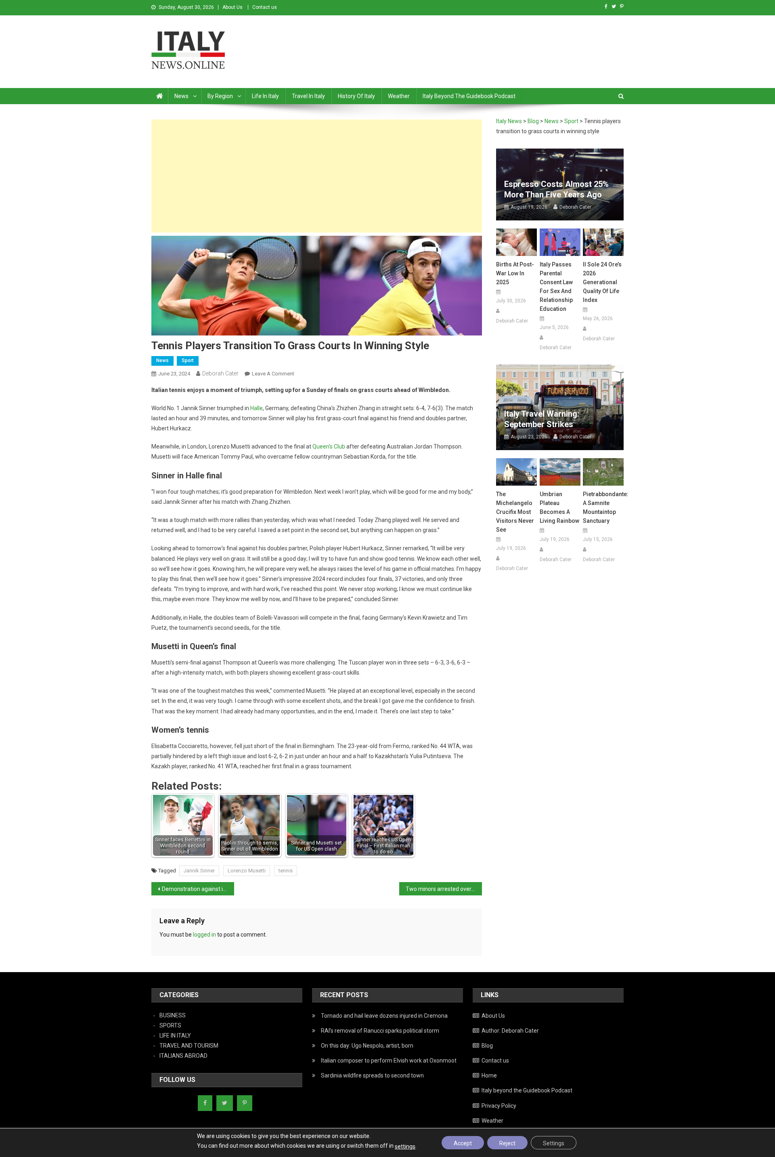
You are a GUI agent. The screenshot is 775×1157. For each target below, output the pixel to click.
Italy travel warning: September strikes (541, 419)
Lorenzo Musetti (247, 871)
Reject (507, 1143)
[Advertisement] (316, 176)
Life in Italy (265, 96)
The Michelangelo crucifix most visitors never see (515, 512)
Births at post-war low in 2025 (515, 273)
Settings (553, 1143)
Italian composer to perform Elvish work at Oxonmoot (389, 1060)
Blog (487, 1045)
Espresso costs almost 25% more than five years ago (556, 189)
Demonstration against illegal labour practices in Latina (198, 889)
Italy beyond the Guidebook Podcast (469, 96)
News (181, 96)
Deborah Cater (220, 373)
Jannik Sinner (199, 871)
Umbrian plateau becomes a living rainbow (559, 507)
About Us (232, 7)
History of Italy (356, 96)
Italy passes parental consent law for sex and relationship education (556, 286)
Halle (256, 408)
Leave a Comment (273, 374)
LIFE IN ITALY (175, 1035)
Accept (463, 1143)
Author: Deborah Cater (510, 1030)
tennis (286, 871)
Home (489, 1075)
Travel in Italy (308, 96)
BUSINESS (172, 1015)
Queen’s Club (328, 446)
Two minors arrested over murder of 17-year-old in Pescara (444, 889)
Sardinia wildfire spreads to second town (372, 1075)
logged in (204, 934)
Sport (188, 360)
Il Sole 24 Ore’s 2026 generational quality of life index (602, 282)
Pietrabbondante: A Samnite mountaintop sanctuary (603, 507)
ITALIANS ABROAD (183, 1055)
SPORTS (170, 1025)
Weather (399, 96)
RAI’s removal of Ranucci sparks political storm (380, 1030)
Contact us (264, 7)
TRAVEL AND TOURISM (188, 1045)
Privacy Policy (499, 1106)
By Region (220, 96)
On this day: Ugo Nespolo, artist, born (367, 1045)
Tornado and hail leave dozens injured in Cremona (384, 1015)
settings (405, 1146)
